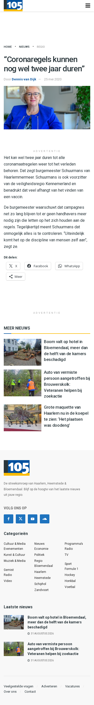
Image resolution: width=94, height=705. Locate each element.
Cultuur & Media (15, 544)
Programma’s (74, 544)
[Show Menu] (87, 5)
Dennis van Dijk (24, 79)
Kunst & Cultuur (14, 555)
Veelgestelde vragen (18, 686)
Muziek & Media (15, 561)
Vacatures (72, 686)
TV (66, 555)
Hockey (70, 575)
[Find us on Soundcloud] (44, 518)
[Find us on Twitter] (20, 518)
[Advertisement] (47, 139)
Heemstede (42, 578)
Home (8, 46)
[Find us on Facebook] (8, 518)
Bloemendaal (43, 566)
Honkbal (70, 581)
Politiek (39, 555)
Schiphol (40, 584)
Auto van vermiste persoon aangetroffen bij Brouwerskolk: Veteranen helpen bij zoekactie (67, 384)
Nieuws (24, 46)
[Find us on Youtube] (32, 518)
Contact (30, 691)
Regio (41, 46)
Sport (68, 564)
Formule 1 (71, 569)
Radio (8, 575)
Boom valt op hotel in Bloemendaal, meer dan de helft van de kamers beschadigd (57, 622)
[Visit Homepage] (13, 5)
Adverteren (49, 686)
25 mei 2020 (52, 79)
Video (8, 581)
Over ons (10, 691)
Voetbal (70, 587)
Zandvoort (41, 590)
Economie (41, 549)
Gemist (9, 570)
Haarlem (40, 572)
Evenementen (13, 549)
